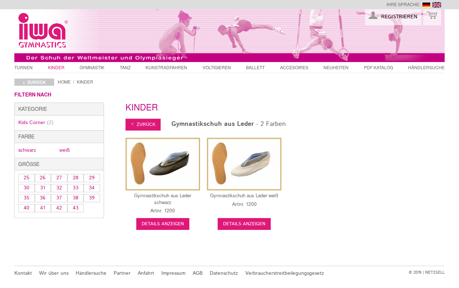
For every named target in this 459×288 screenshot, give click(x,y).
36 (43, 198)
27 (59, 177)
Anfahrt (146, 273)
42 (59, 208)
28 (76, 177)
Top (436, 256)
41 (42, 208)
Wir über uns (53, 273)
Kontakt (23, 273)
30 (26, 188)
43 (76, 208)
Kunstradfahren (166, 67)
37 (59, 198)
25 (26, 177)
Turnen (23, 67)
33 (76, 188)
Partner (122, 273)
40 (26, 208)
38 (76, 198)
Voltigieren (217, 67)
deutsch (426, 5)
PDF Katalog (378, 67)
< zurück (34, 82)
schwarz (27, 150)
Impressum (173, 273)
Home (64, 82)
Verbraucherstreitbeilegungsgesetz (284, 273)
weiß (64, 150)
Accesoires (294, 67)
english (436, 5)
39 (92, 198)
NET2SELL (435, 272)
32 (59, 188)
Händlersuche (426, 67)
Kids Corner (35, 122)
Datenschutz (224, 273)
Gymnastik (92, 67)
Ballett (255, 67)
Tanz (125, 67)
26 (43, 177)
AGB (198, 273)
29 (92, 177)
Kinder (56, 67)
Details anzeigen (163, 224)
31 (42, 188)
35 (26, 198)
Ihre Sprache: (403, 4)
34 (92, 188)
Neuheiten (336, 67)
